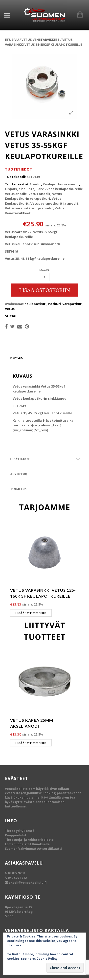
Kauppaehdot (15, 835)
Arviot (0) (18, 473)
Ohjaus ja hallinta (19, 189)
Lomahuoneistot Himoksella (27, 844)
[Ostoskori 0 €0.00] (77, 14)
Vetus (10, 308)
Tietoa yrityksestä (19, 831)
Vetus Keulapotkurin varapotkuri (33, 196)
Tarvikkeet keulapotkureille (59, 189)
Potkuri (54, 304)
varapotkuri (73, 304)
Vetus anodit (16, 194)
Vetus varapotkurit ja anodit (54, 203)
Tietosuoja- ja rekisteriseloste (29, 840)
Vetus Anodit (39, 194)
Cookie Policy (47, 958)
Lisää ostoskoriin (44, 289)
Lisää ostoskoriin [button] (30, 613)
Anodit (35, 184)
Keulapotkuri (35, 304)
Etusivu (12, 39)
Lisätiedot (20, 458)
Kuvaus (16, 357)
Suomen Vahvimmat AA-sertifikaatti (33, 849)
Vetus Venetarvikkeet (41, 39)
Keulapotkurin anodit (61, 184)
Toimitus (18, 488)
